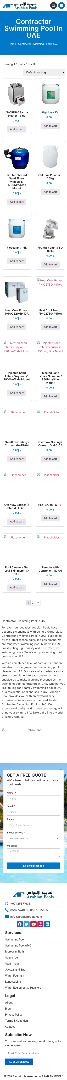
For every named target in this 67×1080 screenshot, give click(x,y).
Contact (10, 1026)
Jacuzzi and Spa (15, 969)
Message (12, 846)
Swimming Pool (14, 939)
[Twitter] (27, 924)
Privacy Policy (13, 1014)
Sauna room (12, 957)
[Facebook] (20, 924)
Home (12, 44)
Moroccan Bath (14, 951)
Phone (11, 819)
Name (10, 793)
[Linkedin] (47, 924)
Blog (8, 1008)
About (9, 1002)
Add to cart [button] (17, 129)
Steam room (12, 963)
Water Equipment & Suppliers (23, 987)
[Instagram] (40, 924)
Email (10, 806)
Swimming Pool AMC (18, 945)
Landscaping (13, 981)
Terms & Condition (16, 1020)
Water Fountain (14, 975)
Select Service (15, 832)
